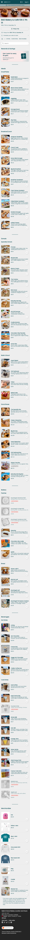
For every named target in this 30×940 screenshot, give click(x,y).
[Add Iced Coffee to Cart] (27, 690)
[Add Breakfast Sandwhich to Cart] (27, 185)
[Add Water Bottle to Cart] (27, 755)
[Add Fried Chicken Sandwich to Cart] (27, 196)
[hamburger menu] (2, 2)
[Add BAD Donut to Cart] (27, 295)
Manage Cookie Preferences (9, 933)
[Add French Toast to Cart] (27, 153)
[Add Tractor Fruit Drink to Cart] (27, 776)
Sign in (26, 2)
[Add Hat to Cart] (27, 819)
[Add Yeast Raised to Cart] (27, 366)
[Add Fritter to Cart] (27, 387)
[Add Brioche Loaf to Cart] (27, 585)
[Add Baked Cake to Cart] (27, 398)
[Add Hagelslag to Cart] (27, 104)
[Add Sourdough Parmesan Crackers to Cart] (27, 606)
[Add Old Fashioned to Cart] (27, 377)
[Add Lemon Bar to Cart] (27, 349)
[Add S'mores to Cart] (27, 252)
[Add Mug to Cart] (27, 873)
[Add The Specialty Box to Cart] (27, 415)
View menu (4, 920)
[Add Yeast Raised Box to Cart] (27, 447)
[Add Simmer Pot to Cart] (27, 894)
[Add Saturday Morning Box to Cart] (27, 479)
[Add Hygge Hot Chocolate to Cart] (27, 663)
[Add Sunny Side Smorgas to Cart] (27, 164)
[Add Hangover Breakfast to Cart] (27, 142)
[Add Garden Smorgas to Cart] (27, 217)
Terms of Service (6, 931)
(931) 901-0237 (5, 913)
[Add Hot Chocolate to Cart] (27, 641)
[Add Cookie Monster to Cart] (27, 328)
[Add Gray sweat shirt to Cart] (27, 851)
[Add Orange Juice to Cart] (27, 744)
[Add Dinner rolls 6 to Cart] (27, 574)
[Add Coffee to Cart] (27, 631)
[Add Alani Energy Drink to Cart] (27, 766)
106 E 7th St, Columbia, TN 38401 (10, 914)
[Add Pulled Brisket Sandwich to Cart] (27, 207)
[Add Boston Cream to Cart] (27, 274)
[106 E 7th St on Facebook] (5, 923)
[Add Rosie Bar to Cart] (27, 536)
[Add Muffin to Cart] (27, 557)
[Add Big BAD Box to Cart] (27, 436)
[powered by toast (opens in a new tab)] (7, 928)
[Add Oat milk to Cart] (27, 733)
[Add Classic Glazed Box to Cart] (27, 426)
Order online (12, 920)
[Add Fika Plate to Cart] (27, 125)
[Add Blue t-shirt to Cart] (27, 841)
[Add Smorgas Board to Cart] (27, 115)
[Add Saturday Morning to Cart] (27, 306)
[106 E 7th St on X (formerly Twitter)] (9, 923)
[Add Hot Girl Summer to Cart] (27, 317)
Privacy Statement (16, 931)
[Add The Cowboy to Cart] (27, 285)
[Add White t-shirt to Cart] (27, 830)
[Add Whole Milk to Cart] (27, 723)
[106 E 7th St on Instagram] (3, 923)
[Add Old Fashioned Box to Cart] (27, 458)
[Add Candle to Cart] (27, 884)
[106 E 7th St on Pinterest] (11, 923)
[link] (7, 39)
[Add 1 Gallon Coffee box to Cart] (27, 674)
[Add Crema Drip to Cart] (27, 652)
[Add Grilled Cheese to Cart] (27, 228)
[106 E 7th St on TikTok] (7, 923)
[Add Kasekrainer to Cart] (27, 82)
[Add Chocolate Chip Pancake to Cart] (27, 338)
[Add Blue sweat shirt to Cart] (27, 862)
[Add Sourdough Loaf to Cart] (27, 596)
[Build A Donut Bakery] (7, 2)
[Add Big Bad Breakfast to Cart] (27, 174)
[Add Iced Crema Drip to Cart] (27, 701)
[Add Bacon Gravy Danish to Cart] (27, 93)
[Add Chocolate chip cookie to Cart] (27, 547)
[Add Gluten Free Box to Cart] (27, 469)
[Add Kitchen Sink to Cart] (27, 263)
